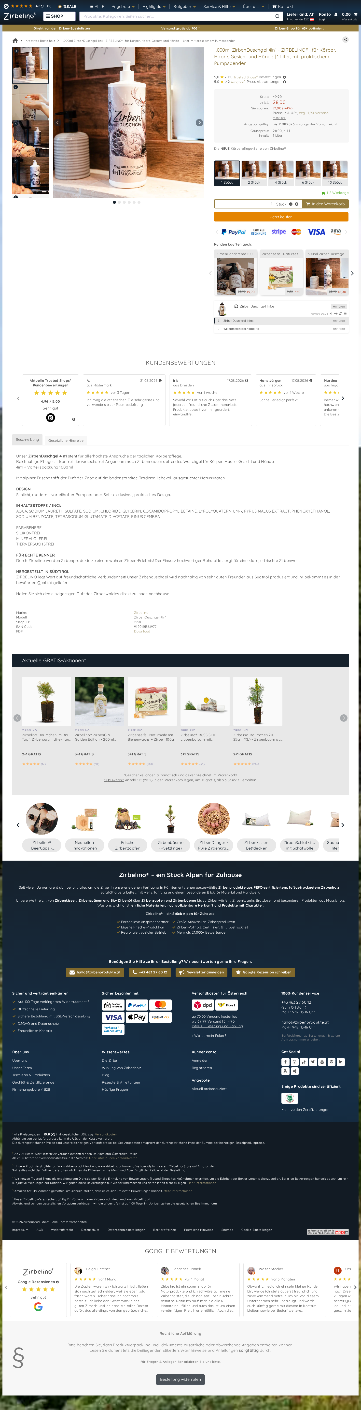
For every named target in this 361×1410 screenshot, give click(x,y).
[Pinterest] (332, 1062)
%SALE (69, 6)
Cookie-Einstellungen (256, 1230)
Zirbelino (141, 612)
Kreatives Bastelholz (40, 41)
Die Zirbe (109, 1060)
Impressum (20, 1230)
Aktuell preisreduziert (209, 1089)
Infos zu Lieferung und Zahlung (217, 1026)
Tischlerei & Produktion (31, 1075)
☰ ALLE (97, 6)
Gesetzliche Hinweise (65, 440)
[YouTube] (322, 1062)
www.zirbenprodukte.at (74, 1166)
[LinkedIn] (341, 1062)
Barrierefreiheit (164, 1230)
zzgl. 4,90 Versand (313, 113)
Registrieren (202, 1068)
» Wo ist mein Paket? (209, 1036)
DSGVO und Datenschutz (38, 1023)
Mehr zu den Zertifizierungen (305, 1109)
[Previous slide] (217, 232)
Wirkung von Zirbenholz (121, 1068)
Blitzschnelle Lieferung (36, 1009)
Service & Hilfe (217, 6)
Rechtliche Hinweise (198, 1230)
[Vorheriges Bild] (57, 122)
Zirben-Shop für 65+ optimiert (299, 28)
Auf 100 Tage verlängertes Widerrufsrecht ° (53, 1001)
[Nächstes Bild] (199, 122)
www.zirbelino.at (110, 1166)
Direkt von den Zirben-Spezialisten (62, 28)
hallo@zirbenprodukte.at (305, 1022)
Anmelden (200, 1060)
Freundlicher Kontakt (35, 1031)
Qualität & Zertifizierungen (34, 1082)
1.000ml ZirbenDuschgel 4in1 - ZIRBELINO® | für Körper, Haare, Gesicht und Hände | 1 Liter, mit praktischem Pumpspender (148, 41)
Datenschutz (90, 1230)
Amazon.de (206, 1166)
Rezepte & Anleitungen (121, 1082)
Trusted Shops (246, 77)
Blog (105, 1075)
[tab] (114, 202)
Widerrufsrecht (62, 1230)
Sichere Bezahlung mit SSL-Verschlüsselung (54, 1016)
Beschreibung (27, 439)
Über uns (251, 6)
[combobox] (181, 16)
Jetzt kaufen (281, 216)
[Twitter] (313, 1062)
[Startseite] (15, 40)
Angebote (121, 6)
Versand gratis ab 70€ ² (180, 28)
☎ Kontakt (282, 6)
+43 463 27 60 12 (296, 1002)
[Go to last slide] (18, 825)
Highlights (151, 6)
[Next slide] (346, 232)
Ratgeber (182, 6)
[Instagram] (295, 1062)
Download (142, 631)
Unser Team (22, 1068)
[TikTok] (304, 1062)
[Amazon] (285, 1071)
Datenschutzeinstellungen (126, 1230)
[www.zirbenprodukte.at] (20, 16)
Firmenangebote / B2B (31, 1089)
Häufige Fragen (115, 1089)
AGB (40, 1230)
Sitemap (227, 1230)
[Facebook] (285, 1062)
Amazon (238, 82)
